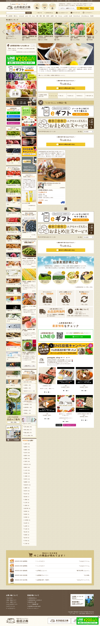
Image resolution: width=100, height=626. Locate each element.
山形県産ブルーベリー (42, 575)
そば (56, 15)
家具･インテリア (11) (13, 376)
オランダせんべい (85, 15)
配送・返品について (69, 0)
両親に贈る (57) (28, 432)
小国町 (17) (27, 476)
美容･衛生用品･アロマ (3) (13, 358)
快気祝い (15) (27, 410)
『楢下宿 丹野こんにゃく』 (83, 570)
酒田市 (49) (27, 455)
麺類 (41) (10, 240)
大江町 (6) (26, 502)
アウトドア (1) (11, 368)
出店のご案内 (89, 0)
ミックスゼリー (41, 561)
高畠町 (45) (27, 458)
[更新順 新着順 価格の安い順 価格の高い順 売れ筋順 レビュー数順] (88, 131)
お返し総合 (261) (27, 401)
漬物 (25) (10, 258)
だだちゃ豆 (21, 15)
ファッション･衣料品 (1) (11, 348)
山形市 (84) (27, 443)
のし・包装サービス (80, 0)
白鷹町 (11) (27, 487)
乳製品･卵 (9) (11, 293)
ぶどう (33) (10, 154)
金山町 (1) (26, 523)
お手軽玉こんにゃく (42, 570)
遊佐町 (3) (26, 514)
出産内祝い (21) (28, 404)
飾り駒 (91, 15)
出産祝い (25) (27, 385)
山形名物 (10, 15)
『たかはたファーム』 (84, 561)
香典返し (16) (27, 413)
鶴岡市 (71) (27, 446)
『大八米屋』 (86, 575)
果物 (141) (10, 176)
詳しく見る (47, 304)
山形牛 (52, 15)
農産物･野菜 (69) (12, 185)
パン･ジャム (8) (11, 284)
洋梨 (37, 15)
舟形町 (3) (26, 534)
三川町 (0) (26, 543)
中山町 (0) (26, 529)
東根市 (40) (27, 467)
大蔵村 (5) (26, 505)
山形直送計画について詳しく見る (84, 287)
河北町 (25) (27, 473)
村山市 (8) (26, 493)
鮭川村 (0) (26, 537)
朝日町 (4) (26, 511)
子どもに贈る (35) (28, 435)
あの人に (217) (27, 423)
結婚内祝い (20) (28, 407)
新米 (44, 15)
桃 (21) (9, 145)
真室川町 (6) (27, 508)
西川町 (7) (26, 496)
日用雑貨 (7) (11, 338)
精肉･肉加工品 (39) (12, 223)
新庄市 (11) (27, 490)
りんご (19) (10, 162)
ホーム (52, 0)
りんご (33, 15)
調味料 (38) (10, 249)
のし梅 (70, 15)
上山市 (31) (27, 470)
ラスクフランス (76, 15)
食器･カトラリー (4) (12, 329)
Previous (3, 32)
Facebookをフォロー (14, 116)
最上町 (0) (26, 531)
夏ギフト (16, 15)
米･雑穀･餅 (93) (11, 194)
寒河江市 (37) (27, 464)
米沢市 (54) (27, 452)
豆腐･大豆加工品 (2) (12, 275)
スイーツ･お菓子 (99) (11, 203)
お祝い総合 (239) (27, 381)
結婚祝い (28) (27, 388)
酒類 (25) (10, 310)
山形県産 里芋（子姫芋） (27, 232)
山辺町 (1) (26, 526)
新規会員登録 (8, 0)
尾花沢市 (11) (27, 484)
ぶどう (26, 15)
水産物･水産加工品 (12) (12, 213)
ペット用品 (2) (11, 385)
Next (96, 32)
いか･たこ (67, 84)
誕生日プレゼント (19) (29, 391)
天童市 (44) (27, 461)
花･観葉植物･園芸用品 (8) (12, 320)
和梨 (41, 15)
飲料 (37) (10, 301)
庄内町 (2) (26, 517)
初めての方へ (59, 0)
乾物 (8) (10, 267)
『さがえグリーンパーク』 (31, 234)
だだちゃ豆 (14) (11, 136)
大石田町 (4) (27, 520)
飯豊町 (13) (27, 482)
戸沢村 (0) (26, 540)
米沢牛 (47, 15)
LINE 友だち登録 (78, 336)
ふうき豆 (65, 15)
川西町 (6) (26, 499)
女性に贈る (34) (28, 426)
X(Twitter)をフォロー (14, 119)
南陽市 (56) (27, 449)
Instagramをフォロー (14, 123)
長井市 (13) (27, 479)
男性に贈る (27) (28, 429)
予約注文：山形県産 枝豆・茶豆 (29, 258)
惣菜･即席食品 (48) (12, 232)
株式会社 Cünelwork (79, 611)
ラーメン (60, 15)
